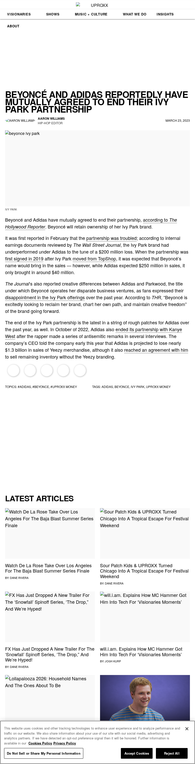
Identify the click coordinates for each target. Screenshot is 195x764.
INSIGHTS (165, 14)
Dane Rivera (19, 578)
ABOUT (13, 26)
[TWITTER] (72, 120)
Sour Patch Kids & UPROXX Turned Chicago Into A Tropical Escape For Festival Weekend (144, 570)
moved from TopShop (94, 258)
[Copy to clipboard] (80, 370)
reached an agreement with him (156, 349)
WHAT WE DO (135, 14)
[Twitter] (30, 370)
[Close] (186, 728)
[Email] (63, 370)
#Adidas (24, 386)
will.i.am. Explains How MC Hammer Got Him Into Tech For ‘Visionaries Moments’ (141, 651)
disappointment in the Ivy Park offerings (45, 297)
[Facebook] (13, 370)
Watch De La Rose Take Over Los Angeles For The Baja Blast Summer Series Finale (48, 568)
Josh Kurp (113, 661)
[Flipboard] (47, 370)
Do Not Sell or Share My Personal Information (43, 753)
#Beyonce (40, 386)
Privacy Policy (64, 743)
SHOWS (53, 14)
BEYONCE (122, 386)
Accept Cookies (136, 753)
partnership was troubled (111, 238)
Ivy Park (137, 386)
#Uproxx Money (64, 386)
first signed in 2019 (24, 258)
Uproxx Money (158, 386)
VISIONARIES (19, 14)
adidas (107, 386)
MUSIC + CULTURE (91, 14)
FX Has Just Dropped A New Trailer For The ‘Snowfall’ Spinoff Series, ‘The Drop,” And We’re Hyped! (49, 654)
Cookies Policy (40, 743)
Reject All (171, 753)
